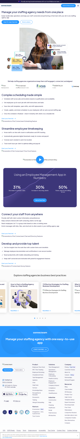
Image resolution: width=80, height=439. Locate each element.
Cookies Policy (61, 430)
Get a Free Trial (40, 200)
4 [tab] (42, 318)
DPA (4, 430)
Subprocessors (32, 430)
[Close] (77, 435)
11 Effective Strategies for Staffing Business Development (55, 285)
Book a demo (19, 370)
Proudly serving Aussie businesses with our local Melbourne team (40, 1)
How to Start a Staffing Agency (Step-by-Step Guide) (22, 285)
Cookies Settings (72, 430)
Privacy (19, 430)
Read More (14, 310)
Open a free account (68, 5)
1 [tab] (34, 318)
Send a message (7, 382)
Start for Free (7, 370)
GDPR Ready (11, 430)
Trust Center (51, 430)
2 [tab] (37, 318)
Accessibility (42, 430)
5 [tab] (45, 318)
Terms (24, 430)
